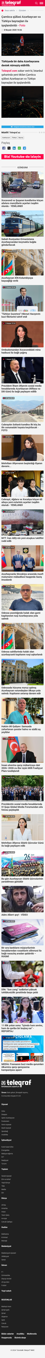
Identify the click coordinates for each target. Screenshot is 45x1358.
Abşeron (4, 1317)
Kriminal (4, 1237)
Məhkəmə (5, 1234)
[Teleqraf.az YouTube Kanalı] (22, 156)
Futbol (3, 1285)
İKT (2, 1157)
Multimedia (32, 1334)
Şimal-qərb (5, 1310)
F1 (2, 1272)
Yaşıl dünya (5, 1183)
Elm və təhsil (6, 1179)
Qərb (3, 1320)
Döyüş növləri (6, 1279)
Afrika (3, 1205)
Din (2, 1193)
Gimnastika (5, 1275)
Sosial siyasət (6, 1176)
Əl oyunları (5, 1282)
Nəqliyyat (4, 1160)
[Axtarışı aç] (36, 3)
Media (3, 1189)
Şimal (3, 1313)
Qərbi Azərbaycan (8, 1118)
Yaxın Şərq (5, 1215)
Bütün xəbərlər (7, 1334)
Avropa (4, 1218)
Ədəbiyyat (5, 1256)
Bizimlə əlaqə (20, 1338)
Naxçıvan (4, 1327)
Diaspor (4, 1114)
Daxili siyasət (6, 1128)
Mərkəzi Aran (6, 1306)
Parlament (5, 1121)
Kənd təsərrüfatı (7, 1147)
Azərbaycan (6, 138)
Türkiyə (14, 138)
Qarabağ (4, 1131)
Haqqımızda (6, 1338)
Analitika (4, 1135)
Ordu (3, 1111)
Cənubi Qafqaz (6, 1222)
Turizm (3, 1164)
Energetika (5, 1150)
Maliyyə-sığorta (7, 1154)
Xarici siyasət (6, 1125)
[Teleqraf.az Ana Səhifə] (11, 3)
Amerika (4, 1208)
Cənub (3, 1323)
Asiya (3, 1212)
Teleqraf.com (9, 70)
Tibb (3, 1186)
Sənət (3, 1260)
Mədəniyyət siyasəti (8, 1253)
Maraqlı (4, 1241)
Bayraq (21, 138)
